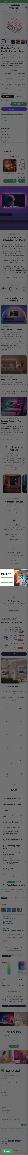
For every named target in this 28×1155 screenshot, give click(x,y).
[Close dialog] (27, 569)
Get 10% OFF (7, 582)
